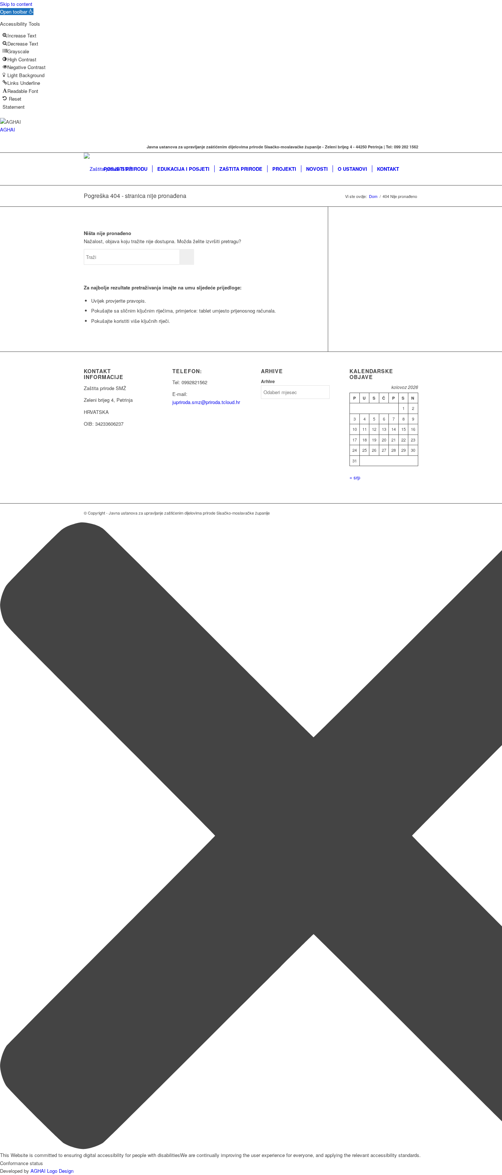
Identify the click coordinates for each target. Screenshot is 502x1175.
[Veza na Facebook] (86, 146)
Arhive (268, 381)
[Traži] (411, 169)
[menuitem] (125, 169)
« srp (354, 477)
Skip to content (16, 3)
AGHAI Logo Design (52, 1170)
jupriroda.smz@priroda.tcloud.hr (206, 402)
